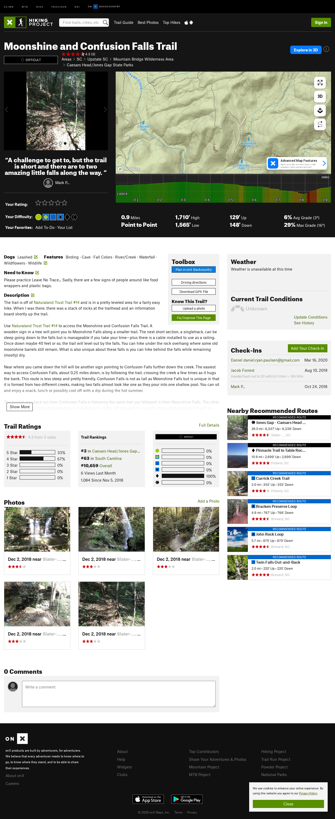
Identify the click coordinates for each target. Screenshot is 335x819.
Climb (9, 6)
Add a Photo (208, 501)
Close (288, 803)
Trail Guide (123, 22)
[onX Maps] (16, 742)
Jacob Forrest (242, 370)
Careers (12, 783)
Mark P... (62, 182)
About (122, 751)
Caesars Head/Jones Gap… (116, 451)
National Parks (274, 774)
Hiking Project (273, 751)
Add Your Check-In (307, 348)
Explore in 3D (306, 49)
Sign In (321, 22)
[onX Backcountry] (104, 7)
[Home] (31, 22)
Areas (66, 59)
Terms (178, 812)
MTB (25, 6)
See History (304, 322)
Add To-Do (44, 227)
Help (121, 759)
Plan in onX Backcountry (194, 269)
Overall (105, 465)
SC (79, 59)
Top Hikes (171, 22)
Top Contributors (204, 751)
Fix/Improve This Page (194, 318)
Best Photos (148, 22)
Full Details (209, 425)
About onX (14, 775)
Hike (39, 6)
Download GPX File (194, 291)
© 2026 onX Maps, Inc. (154, 812)
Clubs (122, 774)
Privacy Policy (308, 793)
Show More (20, 406)
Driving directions (193, 282)
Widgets (124, 766)
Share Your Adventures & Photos (217, 759)
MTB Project (199, 774)
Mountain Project (204, 766)
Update (310, 317)
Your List (64, 227)
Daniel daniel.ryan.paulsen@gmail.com (265, 360)
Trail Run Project (275, 759)
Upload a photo (194, 308)
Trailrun (59, 6)
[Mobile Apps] (189, 22)
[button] (9, 111)
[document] (288, 797)
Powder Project (274, 766)
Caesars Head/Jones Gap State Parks (100, 64)
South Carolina (108, 458)
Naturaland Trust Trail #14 (57, 302)
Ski (77, 6)
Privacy (192, 812)
